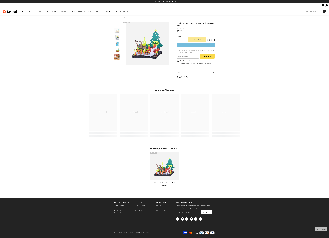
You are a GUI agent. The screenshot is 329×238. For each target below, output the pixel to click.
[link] (103, 133)
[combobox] (313, 11)
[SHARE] (213, 40)
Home (115, 18)
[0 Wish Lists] (322, 6)
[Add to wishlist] (209, 40)
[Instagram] (182, 218)
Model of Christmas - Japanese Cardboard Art (164, 182)
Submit (206, 212)
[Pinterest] (186, 218)
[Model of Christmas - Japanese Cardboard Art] (164, 166)
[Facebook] (177, 218)
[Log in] (319, 6)
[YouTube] (195, 218)
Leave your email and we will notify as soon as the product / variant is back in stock (196, 51)
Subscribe (207, 56)
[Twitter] (200, 218)
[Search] (314, 11)
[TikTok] (191, 218)
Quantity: (179, 36)
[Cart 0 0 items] (325, 6)
